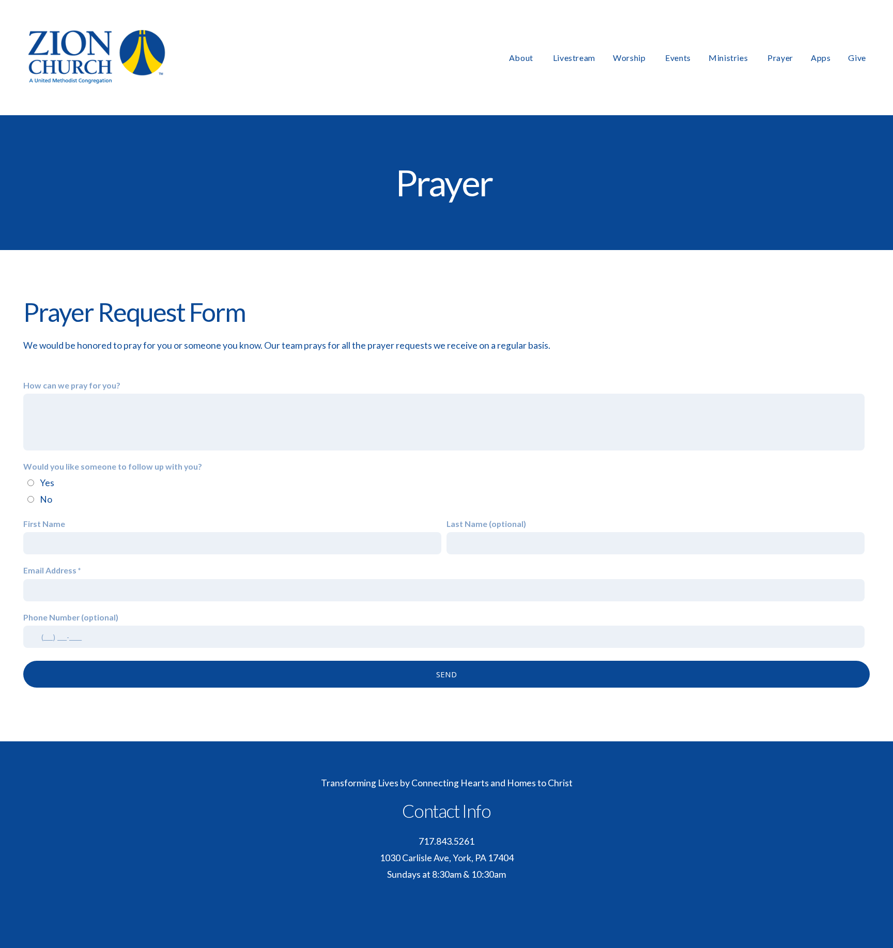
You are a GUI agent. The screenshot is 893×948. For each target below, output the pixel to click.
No (46, 499)
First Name (44, 524)
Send (446, 674)
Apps (821, 58)
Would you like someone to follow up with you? (112, 466)
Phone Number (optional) (70, 617)
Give (857, 58)
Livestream (574, 58)
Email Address (49, 570)
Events (678, 58)
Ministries (729, 58)
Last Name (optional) (486, 524)
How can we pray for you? (71, 385)
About (522, 58)
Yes (47, 482)
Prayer (780, 58)
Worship (630, 58)
